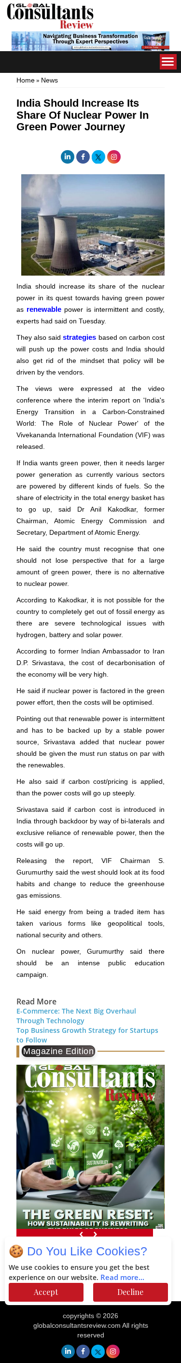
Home (25, 80)
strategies (79, 337)
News (49, 80)
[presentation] (81, 1233)
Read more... (122, 1277)
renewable (44, 309)
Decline (130, 1292)
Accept (46, 1292)
